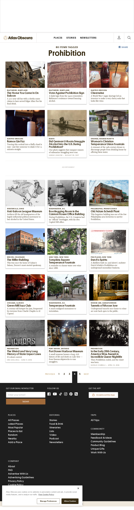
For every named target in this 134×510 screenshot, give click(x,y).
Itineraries (55, 427)
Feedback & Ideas (101, 437)
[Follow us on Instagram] (65, 394)
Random (13, 435)
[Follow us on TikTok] (60, 394)
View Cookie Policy (46, 495)
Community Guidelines (103, 441)
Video (53, 435)
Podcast (54, 438)
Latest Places (15, 424)
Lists (51, 431)
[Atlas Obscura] (19, 38)
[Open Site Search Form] (129, 38)
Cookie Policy (16, 484)
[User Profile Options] (119, 38)
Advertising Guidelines (21, 477)
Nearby (12, 438)
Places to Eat (15, 431)
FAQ (10, 470)
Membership (98, 434)
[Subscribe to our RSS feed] (76, 394)
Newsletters (56, 442)
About (11, 466)
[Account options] (119, 38)
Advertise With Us (18, 473)
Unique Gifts (98, 449)
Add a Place (15, 442)
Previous (50, 374)
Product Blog (98, 445)
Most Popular (15, 427)
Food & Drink (56, 424)
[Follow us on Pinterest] (70, 394)
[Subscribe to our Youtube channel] (55, 394)
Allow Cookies (70, 501)
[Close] (78, 488)
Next (86, 374)
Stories (53, 420)
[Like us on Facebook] (49, 394)
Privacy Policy (16, 481)
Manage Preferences (48, 501)
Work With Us (98, 452)
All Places (13, 420)
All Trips (95, 420)
